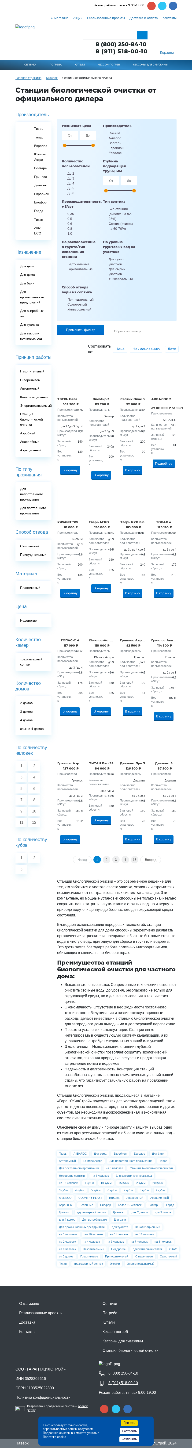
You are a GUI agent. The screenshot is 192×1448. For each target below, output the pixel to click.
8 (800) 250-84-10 (121, 44)
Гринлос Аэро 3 (70, 763)
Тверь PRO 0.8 (132, 522)
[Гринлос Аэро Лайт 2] (132, 620)
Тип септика (114, 201)
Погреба (110, 1313)
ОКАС (173, 1249)
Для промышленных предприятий (82, 1227)
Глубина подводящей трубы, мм (114, 166)
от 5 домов (66, 1256)
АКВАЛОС (80, 1153)
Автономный (67, 1161)
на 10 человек (94, 1234)
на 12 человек (144, 1234)
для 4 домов (67, 1219)
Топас (163, 1161)
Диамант (119, 1212)
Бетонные (86, 1205)
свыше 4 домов (32, 729)
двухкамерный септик (91, 1212)
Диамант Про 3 (132, 763)
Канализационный (147, 1227)
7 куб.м (128, 1190)
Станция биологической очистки (151, 1168)
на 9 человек (67, 1249)
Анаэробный (134, 1197)
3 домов (26, 711)
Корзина (167, 52)
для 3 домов (163, 1212)
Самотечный (168, 1256)
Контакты (27, 1332)
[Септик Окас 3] (132, 379)
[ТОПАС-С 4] (70, 620)
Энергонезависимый (141, 1263)
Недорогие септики (72, 1175)
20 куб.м (157, 1183)
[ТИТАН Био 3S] (101, 743)
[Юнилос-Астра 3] (101, 620)
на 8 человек (163, 1241)
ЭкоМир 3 (101, 399)
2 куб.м (140, 1183)
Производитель (117, 126)
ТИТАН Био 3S (101, 763)
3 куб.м (63, 1190)
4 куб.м (79, 1190)
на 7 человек (139, 1241)
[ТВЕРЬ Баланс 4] (70, 379)
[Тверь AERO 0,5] (101, 502)
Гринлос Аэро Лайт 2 (137, 640)
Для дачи (120, 1219)
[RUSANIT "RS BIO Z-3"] (70, 502)
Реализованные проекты (41, 1313)
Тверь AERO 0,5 (102, 522)
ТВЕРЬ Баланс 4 (70, 399)
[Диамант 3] (164, 743)
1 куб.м (89, 1183)
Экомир (115, 1263)
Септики (110, 1304)
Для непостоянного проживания (130, 1161)
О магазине (29, 1304)
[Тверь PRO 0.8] (132, 502)
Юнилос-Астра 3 (103, 640)
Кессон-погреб (115, 1332)
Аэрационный (159, 1197)
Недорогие (118, 1249)
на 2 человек (67, 1241)
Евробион (120, 1153)
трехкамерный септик (88, 1263)
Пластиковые (89, 1256)
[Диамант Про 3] (132, 743)
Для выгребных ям (94, 1219)
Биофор (105, 1205)
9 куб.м (160, 1190)
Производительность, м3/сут (79, 204)
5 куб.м (95, 1190)
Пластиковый (30, 588)
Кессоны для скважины (123, 1341)
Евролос (139, 1153)
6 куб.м (112, 1190)
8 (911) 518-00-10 (122, 51)
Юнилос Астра (92, 1161)
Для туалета (120, 1227)
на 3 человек (114, 1168)
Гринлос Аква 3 (164, 640)
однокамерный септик (147, 1249)
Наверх (22, 1443)
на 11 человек (119, 1234)
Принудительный (116, 1256)
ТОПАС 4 (163, 522)
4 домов (26, 720)
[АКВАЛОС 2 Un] (164, 379)
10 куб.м (106, 1183)
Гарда (170, 1205)
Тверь (62, 1153)
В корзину (70, 470)
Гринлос (64, 1212)
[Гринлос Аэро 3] (70, 743)
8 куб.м (144, 1190)
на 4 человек (91, 1241)
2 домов (26, 703)
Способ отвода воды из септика (77, 289)
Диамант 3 (164, 763)
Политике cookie (54, 1437)
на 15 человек (68, 1183)
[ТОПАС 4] (164, 502)
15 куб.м (123, 1183)
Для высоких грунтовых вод (134, 1175)
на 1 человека (68, 1234)
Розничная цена (76, 126)
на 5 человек (100, 1175)
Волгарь (153, 1205)
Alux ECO (65, 1197)
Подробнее (163, 463)
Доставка (27, 1322)
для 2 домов (140, 1212)
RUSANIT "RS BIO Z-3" (74, 522)
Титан (63, 1263)
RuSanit (114, 1197)
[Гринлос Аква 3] (164, 620)
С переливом (144, 1256)
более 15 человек (129, 1205)
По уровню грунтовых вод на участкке (119, 247)
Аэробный (66, 1205)
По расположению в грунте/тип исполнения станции (79, 249)
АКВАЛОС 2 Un (164, 399)
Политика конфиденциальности (42, 1397)
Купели (109, 1322)
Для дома (100, 1153)
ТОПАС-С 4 (70, 640)
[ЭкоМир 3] (101, 379)
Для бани (158, 1153)
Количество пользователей (76, 163)
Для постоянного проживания (79, 1168)
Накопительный (93, 1249)
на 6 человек (115, 1241)
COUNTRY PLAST (90, 1197)
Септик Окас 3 (132, 399)
